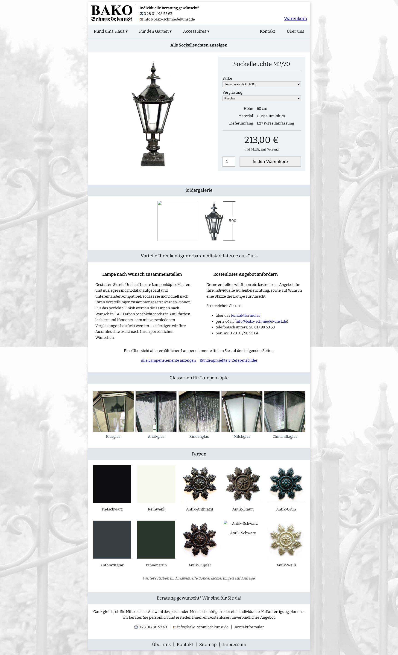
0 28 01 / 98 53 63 (157, 14)
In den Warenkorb (270, 161)
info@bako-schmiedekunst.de (169, 19)
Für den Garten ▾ (155, 31)
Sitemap (208, 644)
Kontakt (267, 31)
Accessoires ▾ (196, 31)
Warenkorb (295, 18)
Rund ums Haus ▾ (111, 31)
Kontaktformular (245, 315)
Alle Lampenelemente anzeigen (168, 360)
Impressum (234, 644)
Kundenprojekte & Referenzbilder (229, 360)
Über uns (295, 31)
